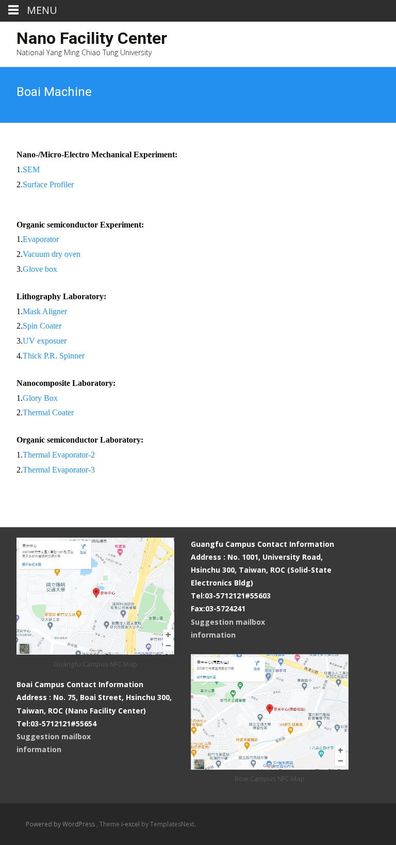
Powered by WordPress (61, 824)
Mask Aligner (45, 311)
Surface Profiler (48, 184)
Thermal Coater (48, 412)
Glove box (40, 269)
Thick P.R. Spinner (54, 355)
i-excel (131, 824)
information (213, 635)
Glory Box (40, 398)
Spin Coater (42, 325)
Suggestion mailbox (228, 622)
